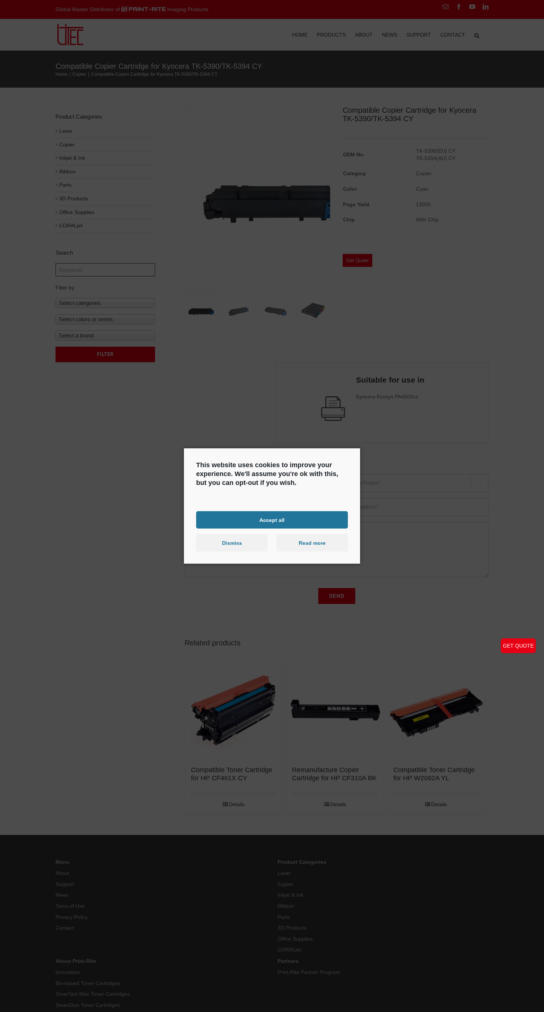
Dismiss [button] (232, 543)
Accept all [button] (272, 520)
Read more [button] (312, 543)
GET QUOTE (518, 646)
